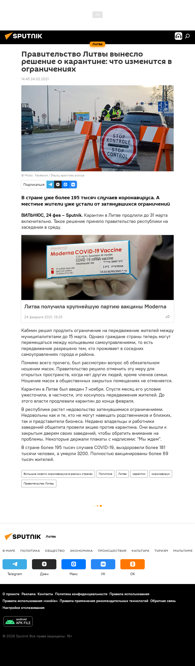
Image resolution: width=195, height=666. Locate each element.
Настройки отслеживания (23, 607)
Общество (55, 550)
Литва (122, 474)
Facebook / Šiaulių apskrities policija (59, 175)
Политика (105, 474)
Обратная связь (163, 600)
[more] (168, 316)
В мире (9, 550)
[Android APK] (18, 622)
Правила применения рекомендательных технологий (104, 600)
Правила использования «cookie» (30, 600)
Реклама (29, 594)
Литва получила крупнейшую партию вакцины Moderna (95, 306)
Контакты (45, 594)
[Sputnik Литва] (25, 40)
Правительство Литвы (39, 483)
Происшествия (112, 550)
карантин (139, 474)
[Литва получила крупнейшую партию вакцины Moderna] (97, 267)
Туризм (161, 550)
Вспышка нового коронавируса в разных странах (58, 474)
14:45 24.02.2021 (35, 79)
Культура (140, 550)
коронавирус (161, 474)
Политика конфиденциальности (81, 594)
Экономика (81, 550)
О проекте (11, 594)
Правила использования (129, 594)
